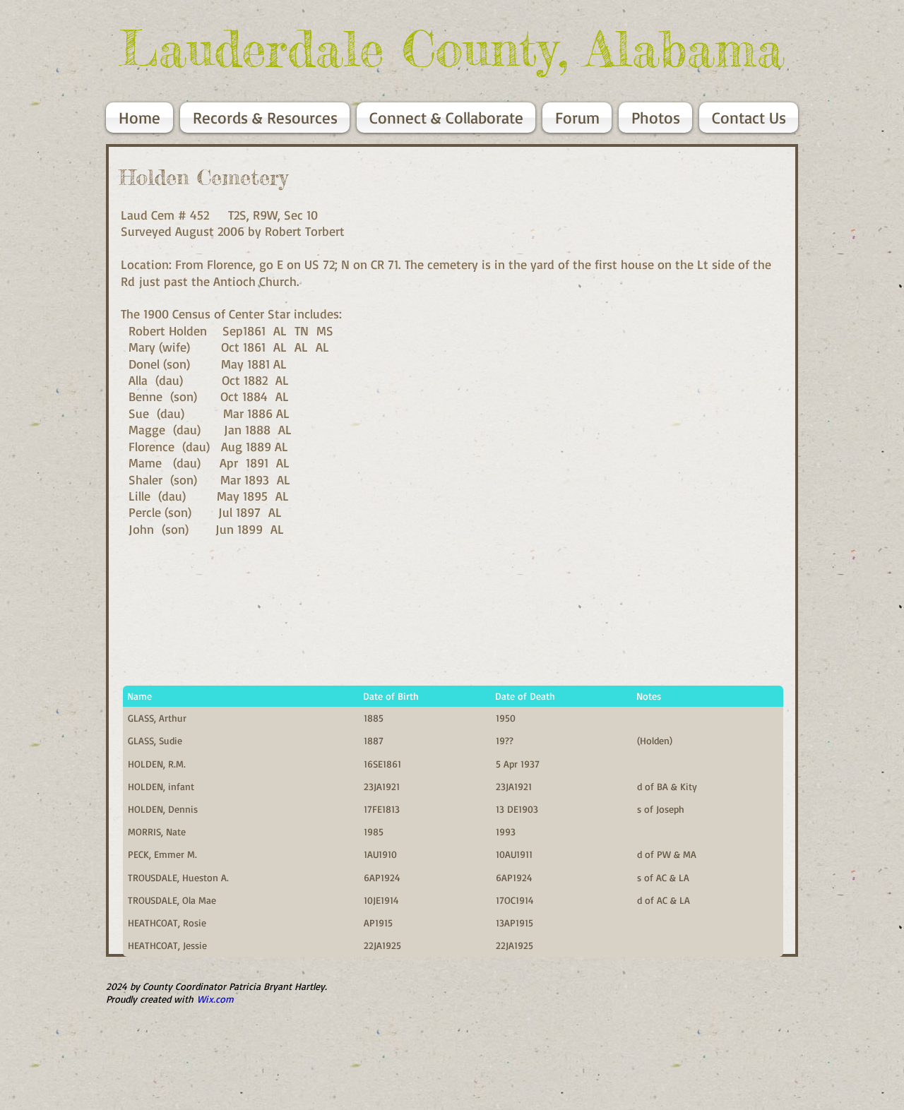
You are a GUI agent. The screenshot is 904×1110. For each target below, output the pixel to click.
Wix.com (215, 999)
